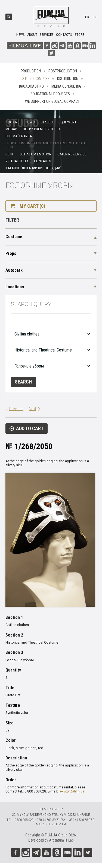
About (32, 35)
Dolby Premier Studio (41, 129)
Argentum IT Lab (61, 840)
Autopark (14, 270)
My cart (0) (32, 206)
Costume (13, 236)
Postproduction (62, 71)
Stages (46, 122)
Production (31, 71)
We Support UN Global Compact (52, 101)
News (20, 35)
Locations (14, 286)
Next (32, 408)
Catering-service (71, 154)
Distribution (67, 78)
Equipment (67, 122)
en (95, 17)
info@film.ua (55, 824)
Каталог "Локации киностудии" (33, 168)
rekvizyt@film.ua (71, 791)
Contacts (64, 35)
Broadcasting (31, 86)
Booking (12, 122)
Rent (9, 154)
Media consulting (66, 86)
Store (79, 35)
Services (47, 35)
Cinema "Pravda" (19, 136)
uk (87, 17)
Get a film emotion (35, 154)
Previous (16, 408)
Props (10, 253)
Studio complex (36, 78)
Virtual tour (16, 161)
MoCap (11, 129)
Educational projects (50, 94)
